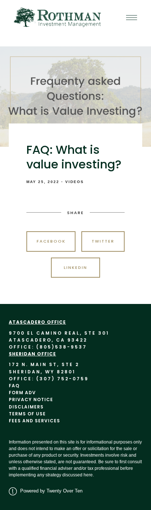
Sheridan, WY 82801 (42, 372)
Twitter (103, 241)
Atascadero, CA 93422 (48, 340)
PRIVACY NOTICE (31, 399)
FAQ (14, 385)
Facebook (51, 241)
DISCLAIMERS (26, 407)
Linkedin (75, 267)
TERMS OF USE (27, 414)
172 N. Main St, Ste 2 (44, 364)
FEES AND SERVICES (39, 421)
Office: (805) (32, 347)
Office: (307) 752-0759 (49, 379)
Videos (74, 182)
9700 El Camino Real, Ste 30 (57, 333)
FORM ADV (22, 392)
